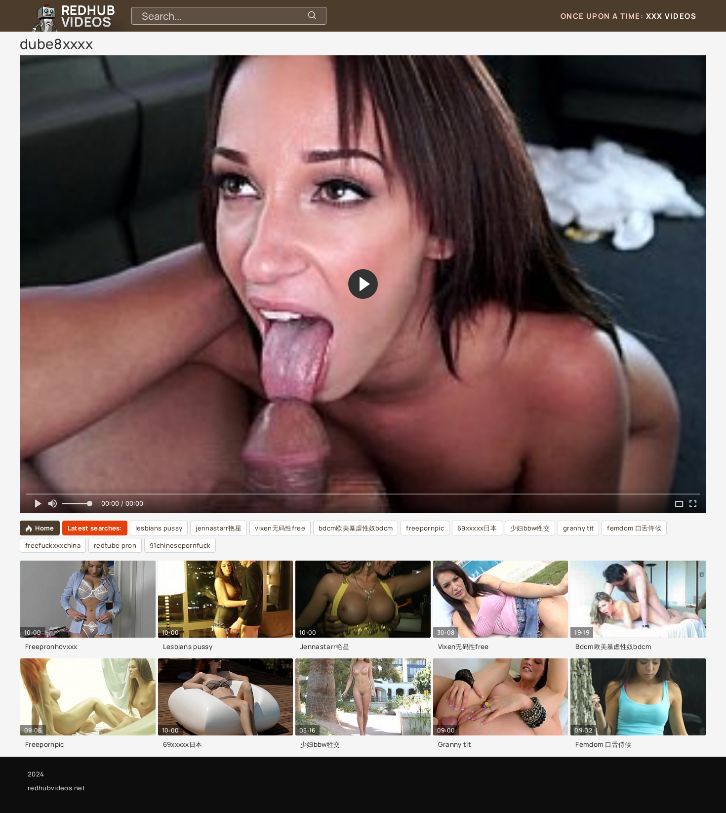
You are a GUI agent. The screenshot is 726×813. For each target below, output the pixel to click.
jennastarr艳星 (219, 528)
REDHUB (88, 16)
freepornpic (425, 528)
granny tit (578, 528)
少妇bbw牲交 (530, 528)
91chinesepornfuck (180, 545)
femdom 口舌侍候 (634, 528)
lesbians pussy (158, 528)
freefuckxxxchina (53, 545)
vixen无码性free (280, 528)
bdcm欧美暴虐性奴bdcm (356, 528)
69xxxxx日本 (477, 528)
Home (44, 528)
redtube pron (115, 545)
